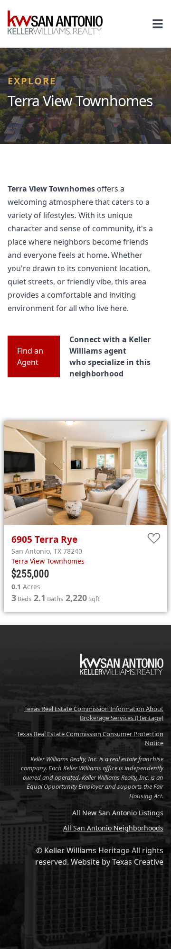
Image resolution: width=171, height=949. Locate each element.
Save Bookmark (154, 538)
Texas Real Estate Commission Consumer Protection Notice (90, 739)
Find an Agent (30, 356)
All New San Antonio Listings (117, 812)
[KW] (121, 695)
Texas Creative (137, 862)
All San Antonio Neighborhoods (113, 827)
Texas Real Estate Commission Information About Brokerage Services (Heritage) (93, 713)
